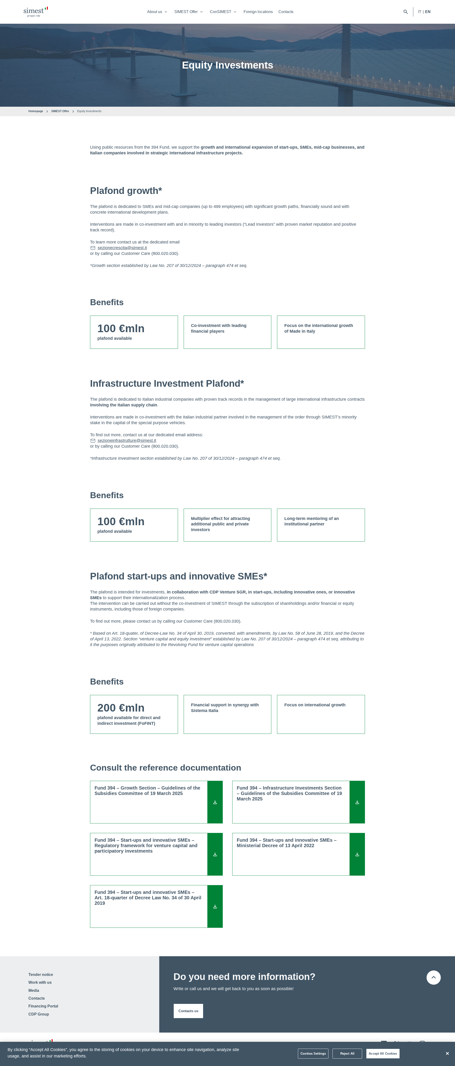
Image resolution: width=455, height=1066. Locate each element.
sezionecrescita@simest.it (122, 247)
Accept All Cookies (383, 1053)
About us (154, 12)
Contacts (285, 12)
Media (33, 990)
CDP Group (38, 1014)
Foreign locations (258, 12)
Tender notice (40, 975)
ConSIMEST (220, 12)
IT (419, 12)
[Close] (447, 1053)
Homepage (35, 111)
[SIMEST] (36, 12)
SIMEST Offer (186, 12)
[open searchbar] (405, 11)
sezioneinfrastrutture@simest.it (127, 440)
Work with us (40, 982)
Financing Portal (43, 1006)
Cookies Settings (313, 1053)
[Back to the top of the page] (434, 977)
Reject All (347, 1053)
